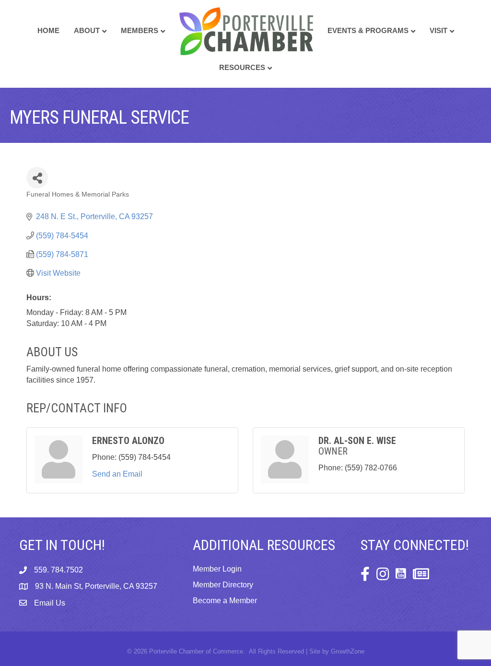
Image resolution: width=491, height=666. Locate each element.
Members (139, 30)
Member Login (217, 569)
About (87, 30)
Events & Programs (368, 30)
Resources (242, 67)
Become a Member (225, 600)
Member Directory (223, 585)
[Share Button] (37, 177)
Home (48, 30)
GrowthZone (347, 651)
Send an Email (117, 474)
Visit (438, 30)
